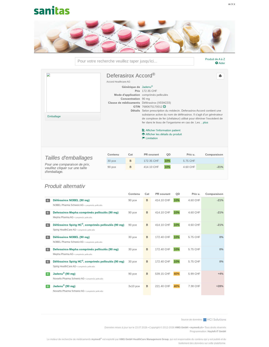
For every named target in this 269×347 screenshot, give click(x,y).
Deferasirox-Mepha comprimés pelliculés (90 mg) (86, 212)
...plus (204, 122)
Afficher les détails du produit (164, 134)
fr (232, 4)
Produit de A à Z (215, 59)
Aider (221, 63)
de (229, 4)
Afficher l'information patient (163, 130)
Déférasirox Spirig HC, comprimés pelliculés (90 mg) (88, 224)
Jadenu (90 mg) (64, 273)
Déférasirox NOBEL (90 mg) (71, 200)
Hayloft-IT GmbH (217, 331)
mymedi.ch (196, 327)
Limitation (152, 138)
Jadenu (147, 86)
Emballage (54, 116)
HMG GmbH (181, 327)
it (234, 4)
